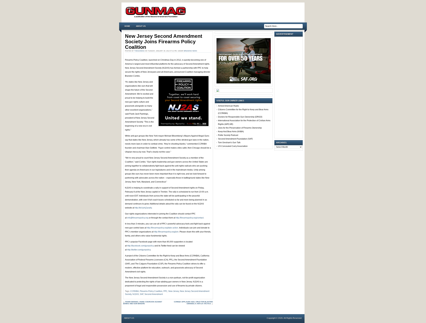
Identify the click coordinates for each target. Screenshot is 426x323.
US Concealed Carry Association (233, 146)
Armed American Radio (228, 106)
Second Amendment (153, 294)
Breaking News (190, 51)
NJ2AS (135, 294)
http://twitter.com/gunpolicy (139, 250)
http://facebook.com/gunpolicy (140, 246)
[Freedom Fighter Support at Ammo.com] (217, 91)
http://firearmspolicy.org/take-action (162, 228)
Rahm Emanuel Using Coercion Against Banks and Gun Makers (142, 303)
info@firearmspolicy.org (137, 218)
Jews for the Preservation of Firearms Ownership (240, 128)
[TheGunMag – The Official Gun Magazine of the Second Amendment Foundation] (156, 17)
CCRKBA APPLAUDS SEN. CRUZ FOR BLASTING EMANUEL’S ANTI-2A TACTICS (193, 303)
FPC (165, 291)
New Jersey (173, 291)
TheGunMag (139, 51)
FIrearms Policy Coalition (151, 291)
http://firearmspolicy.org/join (166, 232)
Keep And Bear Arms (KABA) (231, 131)
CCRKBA (134, 291)
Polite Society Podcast (228, 135)
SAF (141, 294)
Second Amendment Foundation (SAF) (235, 139)
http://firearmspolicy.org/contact (190, 218)
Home (127, 26)
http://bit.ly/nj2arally (143, 208)
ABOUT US (141, 26)
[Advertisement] (289, 87)
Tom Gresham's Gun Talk (229, 142)
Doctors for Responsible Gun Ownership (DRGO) (240, 117)
